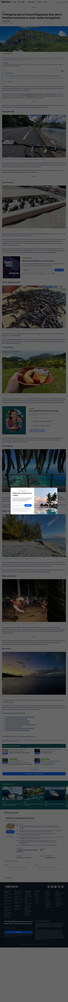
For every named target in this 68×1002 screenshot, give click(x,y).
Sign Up (28, 505)
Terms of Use (28, 509)
